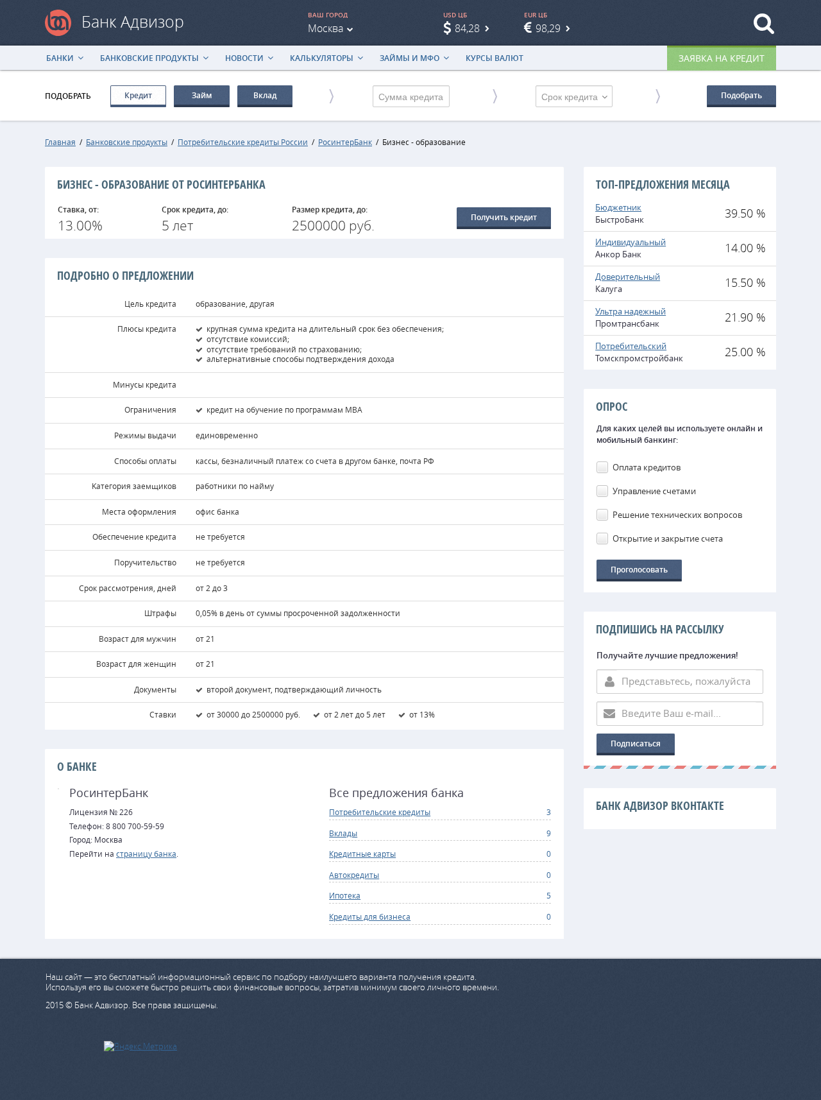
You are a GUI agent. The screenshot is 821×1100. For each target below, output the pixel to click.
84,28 (467, 28)
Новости (244, 58)
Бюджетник (618, 207)
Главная (60, 142)
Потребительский (630, 346)
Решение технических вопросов (677, 514)
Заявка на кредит (722, 58)
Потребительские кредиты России (243, 142)
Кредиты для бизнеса (369, 916)
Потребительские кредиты (379, 812)
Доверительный (627, 276)
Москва (325, 28)
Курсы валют (494, 58)
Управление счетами (654, 491)
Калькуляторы (321, 58)
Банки (60, 58)
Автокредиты (354, 875)
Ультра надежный (630, 311)
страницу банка (146, 853)
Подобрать (741, 95)
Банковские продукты (149, 58)
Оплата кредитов (647, 467)
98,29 (548, 28)
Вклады (343, 833)
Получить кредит (504, 217)
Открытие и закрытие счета (668, 538)
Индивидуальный (630, 242)
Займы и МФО (409, 58)
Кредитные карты (362, 853)
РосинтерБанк (345, 142)
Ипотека (344, 895)
